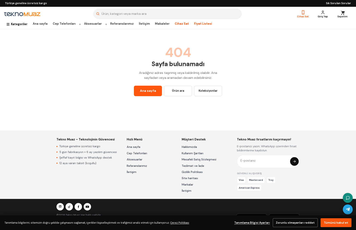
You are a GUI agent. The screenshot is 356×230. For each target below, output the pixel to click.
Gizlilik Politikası (192, 172)
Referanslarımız (122, 24)
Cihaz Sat (182, 24)
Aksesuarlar (93, 24)
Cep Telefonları (64, 24)
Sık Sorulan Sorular (338, 3)
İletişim (144, 24)
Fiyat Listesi (203, 24)
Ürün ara (178, 90)
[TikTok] (69, 206)
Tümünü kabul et (336, 222)
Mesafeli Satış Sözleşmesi (199, 159)
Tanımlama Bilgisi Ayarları (252, 222)
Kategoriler (19, 24)
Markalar (187, 184)
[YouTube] (87, 206)
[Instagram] (60, 206)
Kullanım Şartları (192, 153)
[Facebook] (78, 206)
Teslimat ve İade (193, 166)
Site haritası (190, 178)
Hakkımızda (189, 147)
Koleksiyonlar (208, 90)
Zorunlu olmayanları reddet (295, 222)
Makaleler (162, 24)
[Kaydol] (294, 161)
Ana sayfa (40, 24)
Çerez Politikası (179, 222)
